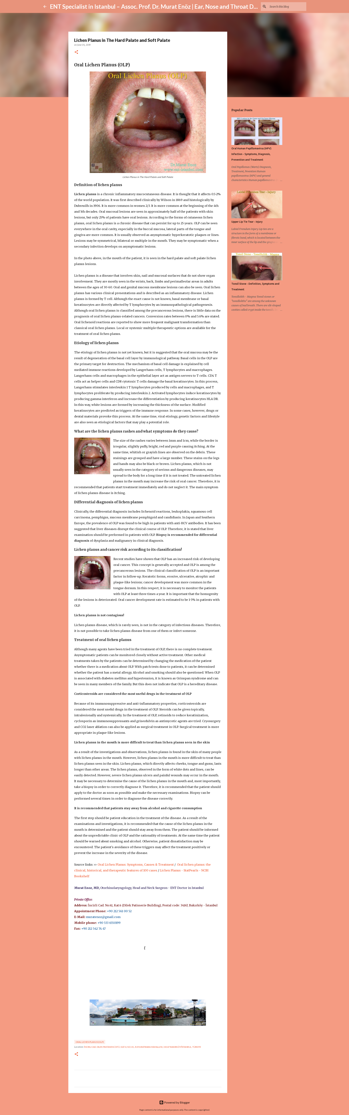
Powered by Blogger (177, 1102)
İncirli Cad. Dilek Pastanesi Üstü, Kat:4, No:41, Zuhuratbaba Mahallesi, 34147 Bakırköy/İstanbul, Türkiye (142, 1047)
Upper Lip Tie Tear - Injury (246, 221)
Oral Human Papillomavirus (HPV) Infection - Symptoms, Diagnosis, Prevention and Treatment (251, 154)
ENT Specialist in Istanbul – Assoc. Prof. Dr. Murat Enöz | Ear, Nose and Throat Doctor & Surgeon (172, 6)
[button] (76, 52)
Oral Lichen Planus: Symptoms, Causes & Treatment (136, 864)
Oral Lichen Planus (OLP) (90, 1042)
